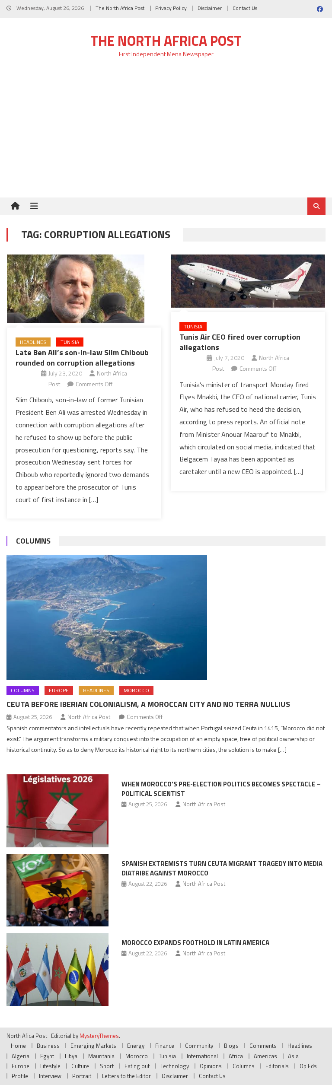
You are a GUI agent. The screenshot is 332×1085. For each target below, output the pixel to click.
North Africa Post (88, 717)
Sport (107, 1066)
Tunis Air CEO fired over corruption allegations (239, 342)
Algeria (20, 1056)
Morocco (136, 690)
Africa (236, 1056)
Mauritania (101, 1056)
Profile (20, 1076)
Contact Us (245, 8)
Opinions (211, 1066)
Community (199, 1045)
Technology (174, 1066)
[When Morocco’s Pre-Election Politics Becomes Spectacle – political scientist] (57, 810)
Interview (50, 1076)
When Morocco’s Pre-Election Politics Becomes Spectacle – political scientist (221, 789)
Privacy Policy (171, 8)
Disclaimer (210, 8)
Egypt (47, 1056)
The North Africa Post (120, 8)
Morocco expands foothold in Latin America (195, 943)
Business (48, 1045)
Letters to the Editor (126, 1076)
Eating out (137, 1066)
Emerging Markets (93, 1045)
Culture (80, 1066)
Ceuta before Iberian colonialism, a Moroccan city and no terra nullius (148, 704)
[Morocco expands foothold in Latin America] (57, 969)
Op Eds (308, 1066)
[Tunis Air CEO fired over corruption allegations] (248, 281)
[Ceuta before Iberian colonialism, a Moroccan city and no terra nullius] (165, 617)
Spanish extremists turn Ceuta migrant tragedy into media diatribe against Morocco (221, 868)
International (202, 1056)
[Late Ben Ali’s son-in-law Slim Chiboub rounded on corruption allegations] (84, 289)
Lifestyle (50, 1066)
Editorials (277, 1066)
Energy (135, 1045)
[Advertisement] (166, 132)
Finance (164, 1045)
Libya (71, 1056)
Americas (265, 1056)
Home (18, 1045)
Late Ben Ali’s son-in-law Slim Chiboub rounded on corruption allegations (82, 357)
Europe (59, 690)
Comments (263, 1045)
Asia (293, 1056)
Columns (33, 541)
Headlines (33, 342)
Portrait (81, 1076)
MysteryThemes (99, 1035)
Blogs (231, 1045)
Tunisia (70, 342)
